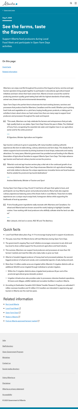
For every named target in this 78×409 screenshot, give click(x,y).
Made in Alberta (12, 316)
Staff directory (7, 346)
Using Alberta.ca (8, 377)
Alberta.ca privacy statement (13, 389)
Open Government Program (12, 351)
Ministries (6, 357)
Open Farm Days (12, 312)
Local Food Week (12, 308)
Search (71, 3)
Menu (75, 3)
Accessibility (7, 394)
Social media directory (10, 368)
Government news (9, 10)
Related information (9, 71)
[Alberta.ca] (10, 3)
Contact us (6, 363)
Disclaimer (6, 383)
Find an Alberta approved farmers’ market (21, 321)
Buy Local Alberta (12, 304)
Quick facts (6, 67)
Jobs (4, 340)
